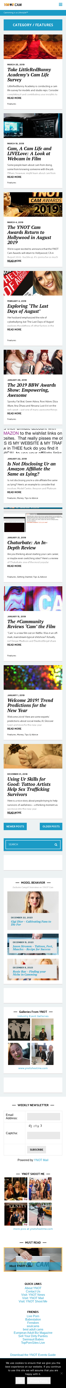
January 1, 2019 (16, 695)
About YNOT (33, 1288)
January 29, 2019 (17, 380)
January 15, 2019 (16, 616)
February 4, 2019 (16, 301)
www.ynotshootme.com (33, 1068)
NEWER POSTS (15, 826)
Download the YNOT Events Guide (33, 1354)
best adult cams (33, 1329)
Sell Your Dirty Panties (33, 1336)
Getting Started (24, 577)
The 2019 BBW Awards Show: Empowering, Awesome (31, 390)
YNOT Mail (41, 1160)
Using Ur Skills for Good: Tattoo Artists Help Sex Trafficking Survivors (29, 786)
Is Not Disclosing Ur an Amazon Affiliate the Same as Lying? (31, 469)
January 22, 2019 (17, 459)
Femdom (33, 1322)
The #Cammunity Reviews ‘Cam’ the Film (31, 624)
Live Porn (33, 1316)
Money (20, 498)
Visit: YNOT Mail (33, 1298)
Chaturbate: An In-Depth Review (27, 545)
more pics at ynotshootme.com (33, 1228)
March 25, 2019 (16, 64)
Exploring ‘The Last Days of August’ (27, 308)
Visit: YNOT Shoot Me (33, 1301)
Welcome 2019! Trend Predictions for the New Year (30, 705)
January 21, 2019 (16, 537)
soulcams (33, 1326)
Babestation (33, 1319)
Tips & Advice (31, 498)
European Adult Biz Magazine (33, 1332)
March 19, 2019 (15, 143)
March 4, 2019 (15, 222)
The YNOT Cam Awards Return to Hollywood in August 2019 (29, 235)
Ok (20, 1380)
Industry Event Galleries (33, 1016)
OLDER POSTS (51, 826)
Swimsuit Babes (33, 1339)
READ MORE (14, 98)
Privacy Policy (39, 1380)
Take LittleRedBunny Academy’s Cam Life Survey (29, 74)
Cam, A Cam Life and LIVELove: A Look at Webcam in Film (29, 153)
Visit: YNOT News (33, 1294)
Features (11, 104)
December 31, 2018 (17, 774)
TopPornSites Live (33, 1342)
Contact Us (33, 1291)
